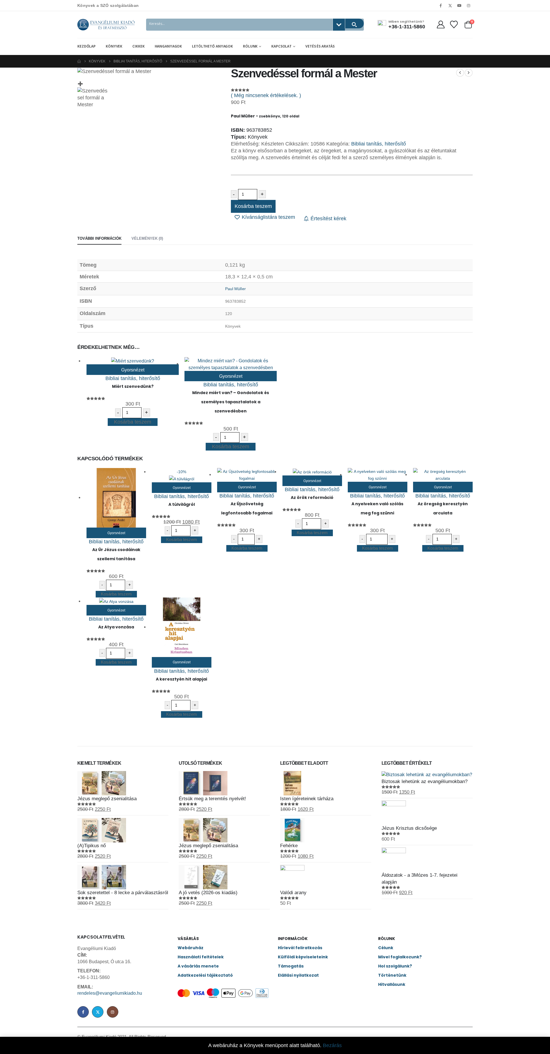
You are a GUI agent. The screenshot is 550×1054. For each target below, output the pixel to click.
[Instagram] (468, 5)
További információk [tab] (99, 238)
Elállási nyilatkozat (298, 975)
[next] (469, 73)
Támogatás (291, 966)
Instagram (112, 1012)
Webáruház (190, 948)
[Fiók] (440, 24)
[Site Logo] (106, 24)
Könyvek (114, 46)
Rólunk (250, 46)
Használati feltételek (201, 957)
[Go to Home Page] (79, 61)
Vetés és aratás (320, 46)
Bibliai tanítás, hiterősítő (378, 144)
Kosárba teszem (253, 206)
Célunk (385, 948)
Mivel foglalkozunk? (400, 957)
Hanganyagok (168, 46)
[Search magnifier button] (354, 23)
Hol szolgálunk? (395, 966)
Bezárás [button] (332, 1045)
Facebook (83, 1012)
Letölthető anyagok (212, 46)
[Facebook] (441, 5)
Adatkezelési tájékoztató (205, 975)
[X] (450, 5)
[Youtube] (459, 5)
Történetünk (392, 975)
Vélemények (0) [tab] (147, 238)
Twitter (97, 1012)
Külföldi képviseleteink (303, 957)
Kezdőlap (86, 46)
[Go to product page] (133, 361)
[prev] (460, 73)
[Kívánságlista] (454, 24)
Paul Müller (235, 288)
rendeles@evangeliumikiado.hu (109, 993)
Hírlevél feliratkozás (300, 948)
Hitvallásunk (391, 984)
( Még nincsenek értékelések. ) (266, 95)
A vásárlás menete (198, 966)
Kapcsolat (281, 46)
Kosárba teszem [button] (132, 422)
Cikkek (138, 46)
